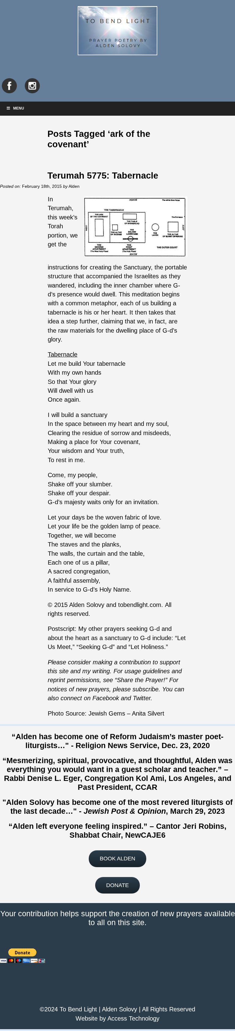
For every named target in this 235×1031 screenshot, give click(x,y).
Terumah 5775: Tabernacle (102, 175)
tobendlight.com (139, 604)
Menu (18, 108)
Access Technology (133, 1018)
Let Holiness (147, 646)
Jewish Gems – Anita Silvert (126, 713)
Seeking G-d (96, 646)
